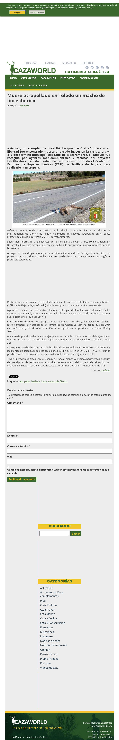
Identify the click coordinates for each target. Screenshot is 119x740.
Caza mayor (47, 609)
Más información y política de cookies (77, 7)
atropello (25, 381)
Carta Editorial (48, 605)
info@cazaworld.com (101, 725)
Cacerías (50, 63)
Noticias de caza (50, 641)
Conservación (89, 78)
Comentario (15, 402)
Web (9, 456)
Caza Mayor (28, 78)
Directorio (88, 63)
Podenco (45, 663)
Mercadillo (69, 63)
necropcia (53, 381)
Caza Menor (48, 78)
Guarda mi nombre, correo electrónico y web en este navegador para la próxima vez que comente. (58, 471)
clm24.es (105, 370)
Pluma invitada (49, 658)
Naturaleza (46, 636)
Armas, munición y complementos (51, 594)
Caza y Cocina (48, 618)
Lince (44, 381)
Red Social (31, 63)
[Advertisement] (59, 38)
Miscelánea (16, 85)
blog (43, 600)
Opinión (45, 649)
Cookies (43, 737)
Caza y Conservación (52, 623)
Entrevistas (67, 78)
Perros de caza (49, 654)
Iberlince (35, 381)
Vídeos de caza (37, 85)
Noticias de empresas (53, 645)
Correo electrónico (18, 446)
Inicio (13, 78)
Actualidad (24, 105)
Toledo (63, 381)
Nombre (13, 435)
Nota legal (31, 737)
